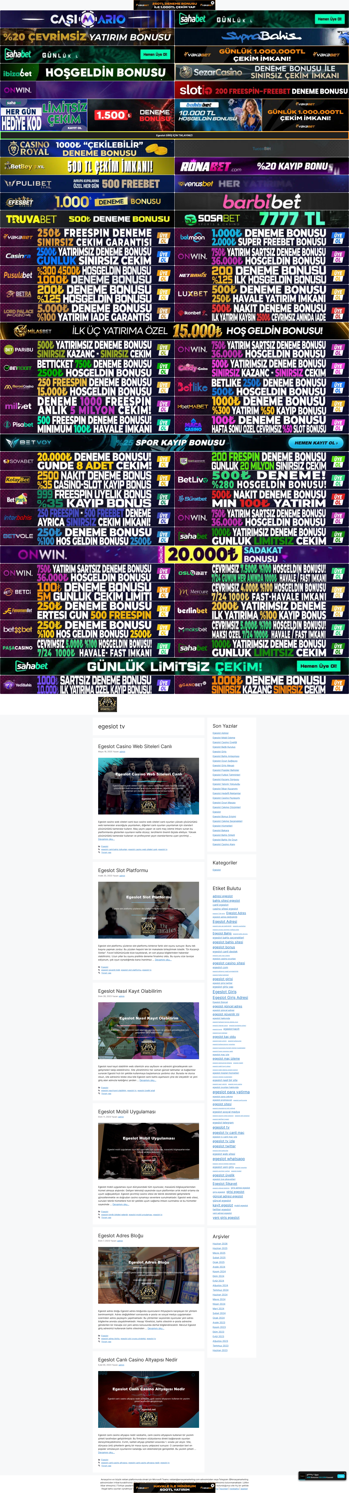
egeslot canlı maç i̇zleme (221, 955)
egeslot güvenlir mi (226, 1014)
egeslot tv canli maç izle (225, 1137)
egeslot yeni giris (223, 1167)
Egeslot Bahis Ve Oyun (225, 839)
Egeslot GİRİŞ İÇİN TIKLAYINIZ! (174, 135)
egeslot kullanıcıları (234, 1041)
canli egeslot (220, 904)
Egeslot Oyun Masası (224, 802)
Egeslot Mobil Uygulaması (127, 1111)
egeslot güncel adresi (223, 1010)
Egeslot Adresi (220, 733)
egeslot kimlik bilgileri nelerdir (114, 1214)
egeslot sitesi (222, 1104)
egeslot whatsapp (229, 1158)
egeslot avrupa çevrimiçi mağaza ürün (226, 930)
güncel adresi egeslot (228, 1196)
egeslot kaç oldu (224, 1036)
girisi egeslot (235, 1191)
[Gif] (174, 330)
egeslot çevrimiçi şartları (221, 1171)
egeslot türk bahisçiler (220, 1150)
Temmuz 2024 (220, 1290)
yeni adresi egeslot (222, 1213)
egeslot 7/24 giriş (219, 913)
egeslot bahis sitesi (228, 942)
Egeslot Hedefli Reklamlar (227, 793)
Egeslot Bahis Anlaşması (226, 756)
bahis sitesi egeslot (226, 900)
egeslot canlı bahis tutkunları (114, 849)
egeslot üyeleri (236, 1171)
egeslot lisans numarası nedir (223, 1051)
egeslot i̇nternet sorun (220, 1025)
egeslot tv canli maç (228, 1132)
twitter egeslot (222, 1209)
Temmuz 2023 (220, 1345)
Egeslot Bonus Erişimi (224, 816)
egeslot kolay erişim (220, 1041)
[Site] (87, 237)
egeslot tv (162, 849)
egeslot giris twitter (222, 983)
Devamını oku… (106, 839)
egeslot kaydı (217, 1029)
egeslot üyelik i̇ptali (146, 1090)
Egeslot (104, 846)
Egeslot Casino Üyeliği (225, 742)
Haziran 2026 (220, 1243)
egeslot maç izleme (226, 1058)
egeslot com (220, 967)
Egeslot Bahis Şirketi (224, 835)
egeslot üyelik (223, 1175)
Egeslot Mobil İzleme (224, 737)
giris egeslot (219, 1192)
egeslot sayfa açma (240, 1100)
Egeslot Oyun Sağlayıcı (225, 761)
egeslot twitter (224, 1146)
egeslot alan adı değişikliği (222, 926)
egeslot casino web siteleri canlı (142, 849)
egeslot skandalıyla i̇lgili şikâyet (224, 1108)
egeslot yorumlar (241, 1167)
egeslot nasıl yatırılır (220, 1084)
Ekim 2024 (218, 1276)
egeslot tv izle (224, 1141)
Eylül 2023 (218, 1336)
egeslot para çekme (223, 1096)
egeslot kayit (231, 1029)
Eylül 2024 (218, 1280)
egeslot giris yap (223, 986)
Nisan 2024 (219, 1304)
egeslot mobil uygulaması (140, 1214)
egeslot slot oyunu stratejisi (133, 1338)
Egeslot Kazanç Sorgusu (226, 779)
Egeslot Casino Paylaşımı (226, 798)
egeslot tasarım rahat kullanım (223, 1116)
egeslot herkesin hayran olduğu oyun (225, 1022)
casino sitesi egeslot (225, 908)
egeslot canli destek (225, 951)
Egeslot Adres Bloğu (120, 1235)
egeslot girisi (223, 979)
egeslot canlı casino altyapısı (114, 1462)
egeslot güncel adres (227, 1006)
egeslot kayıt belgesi (220, 1033)
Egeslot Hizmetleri (222, 825)
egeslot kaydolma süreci (237, 1025)
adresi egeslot (223, 896)
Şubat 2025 (219, 1257)
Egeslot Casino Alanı (224, 844)
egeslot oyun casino (235, 1084)
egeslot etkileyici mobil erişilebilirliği (225, 971)
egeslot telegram (223, 1122)
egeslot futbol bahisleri (221, 975)
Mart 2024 (218, 1308)
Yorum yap (106, 852)
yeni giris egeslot (226, 1217)
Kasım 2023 (219, 1327)
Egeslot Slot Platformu (123, 870)
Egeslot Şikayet (225, 1183)
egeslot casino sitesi (229, 963)
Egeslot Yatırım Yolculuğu (226, 784)
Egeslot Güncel (220, 1002)
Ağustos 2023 (220, 1341)
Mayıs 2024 (219, 1299)
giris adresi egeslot (240, 1188)
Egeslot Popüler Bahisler (226, 770)
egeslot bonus (224, 947)
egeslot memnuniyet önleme (222, 1063)
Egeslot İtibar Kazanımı (225, 788)
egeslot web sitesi (224, 1154)
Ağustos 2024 (220, 1285)
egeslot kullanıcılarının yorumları (224, 1044)
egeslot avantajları (239, 926)
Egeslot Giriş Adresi (230, 997)
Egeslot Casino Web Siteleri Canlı (135, 746)
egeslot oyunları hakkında (226, 1087)
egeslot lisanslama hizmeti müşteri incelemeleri (229, 1048)
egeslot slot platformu (131, 970)
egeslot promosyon (222, 1100)
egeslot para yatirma (231, 1092)
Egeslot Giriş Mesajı (223, 765)
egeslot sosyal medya (226, 1111)
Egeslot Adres (236, 913)
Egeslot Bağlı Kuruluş (224, 747)
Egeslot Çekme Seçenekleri (227, 821)
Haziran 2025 (220, 1248)
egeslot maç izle (221, 1054)
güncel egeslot (222, 1200)
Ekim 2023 (218, 1331)
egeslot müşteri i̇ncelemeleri (222, 1077)
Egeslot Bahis (222, 933)
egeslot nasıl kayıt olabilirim (113, 1090)
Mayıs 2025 (219, 1253)
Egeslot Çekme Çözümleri (227, 807)
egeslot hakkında (221, 1018)
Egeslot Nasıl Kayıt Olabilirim (130, 991)
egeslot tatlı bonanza (242, 1116)
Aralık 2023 (219, 1322)
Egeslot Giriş (219, 751)
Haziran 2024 (220, 1294)
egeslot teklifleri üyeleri (221, 1119)
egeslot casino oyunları (224, 958)
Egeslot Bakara (221, 830)
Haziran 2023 (220, 1350)
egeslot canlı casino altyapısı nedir (143, 1462)
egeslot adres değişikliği (225, 917)
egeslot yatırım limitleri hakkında (224, 1164)
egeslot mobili (238, 1063)
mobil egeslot (241, 1205)
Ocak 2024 (219, 1318)
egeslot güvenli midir (110, 970)
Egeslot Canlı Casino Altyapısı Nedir (137, 1359)
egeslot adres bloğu (110, 1338)
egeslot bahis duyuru (240, 934)
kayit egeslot (223, 1205)
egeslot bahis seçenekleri (228, 937)
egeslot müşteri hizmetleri (226, 1073)
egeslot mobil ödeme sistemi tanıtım (225, 1070)
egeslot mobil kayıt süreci (222, 1066)
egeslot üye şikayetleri (224, 1179)
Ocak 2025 (219, 1262)
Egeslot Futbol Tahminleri (226, 774)
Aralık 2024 (219, 1267)
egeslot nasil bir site (225, 1080)
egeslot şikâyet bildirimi (221, 1188)
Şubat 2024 (219, 1313)
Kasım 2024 (219, 1271)
